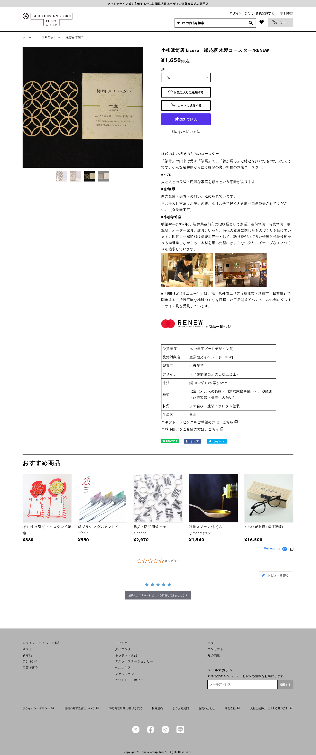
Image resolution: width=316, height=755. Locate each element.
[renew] (204, 320)
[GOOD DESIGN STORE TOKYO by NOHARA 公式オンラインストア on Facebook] (150, 732)
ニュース (213, 643)
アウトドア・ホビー (129, 680)
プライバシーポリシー (36, 708)
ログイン (236, 13)
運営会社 (230, 708)
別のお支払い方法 (186, 132)
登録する (285, 684)
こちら (228, 422)
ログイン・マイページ (38, 643)
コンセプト (215, 649)
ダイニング (123, 649)
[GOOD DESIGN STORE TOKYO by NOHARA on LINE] (180, 732)
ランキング (30, 661)
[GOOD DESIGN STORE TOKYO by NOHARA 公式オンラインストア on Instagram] (165, 732)
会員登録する (265, 13)
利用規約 (157, 708)
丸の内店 (213, 655)
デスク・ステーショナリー (134, 661)
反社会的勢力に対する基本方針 (269, 708)
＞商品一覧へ (216, 326)
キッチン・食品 (126, 655)
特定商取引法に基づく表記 (125, 708)
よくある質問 (180, 708)
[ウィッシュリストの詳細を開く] (261, 22)
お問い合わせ (207, 708)
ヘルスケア (123, 668)
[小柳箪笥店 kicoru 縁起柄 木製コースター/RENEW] (61, 176)
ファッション (124, 674)
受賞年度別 (30, 668)
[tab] (275, 575)
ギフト (27, 649)
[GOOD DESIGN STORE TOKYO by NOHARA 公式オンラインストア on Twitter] (136, 732)
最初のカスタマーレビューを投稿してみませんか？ (158, 595)
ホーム (27, 37)
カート (284, 22)
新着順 (27, 655)
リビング (121, 643)
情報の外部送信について (79, 708)
